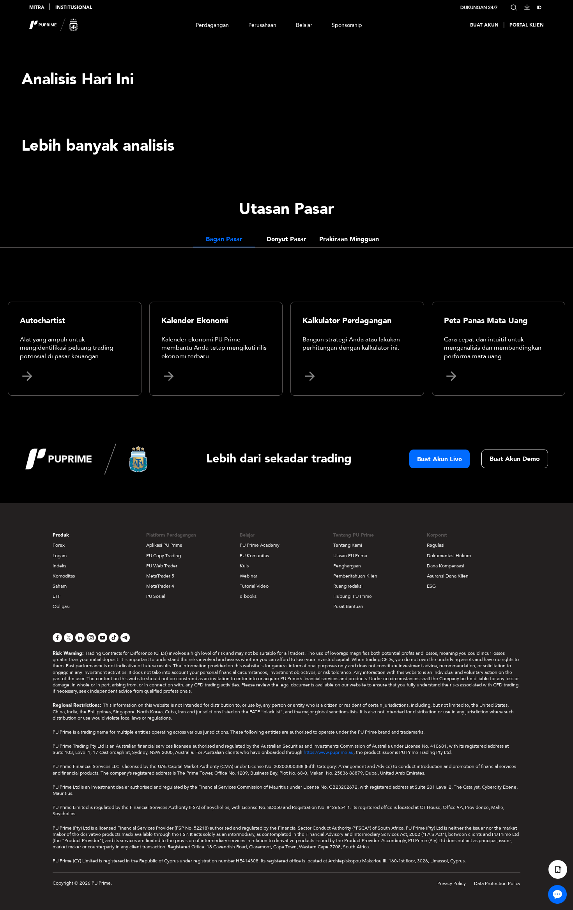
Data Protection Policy (497, 883)
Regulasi (435, 545)
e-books (248, 596)
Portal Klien (526, 25)
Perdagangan (212, 25)
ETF (57, 596)
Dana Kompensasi (445, 566)
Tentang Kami (347, 545)
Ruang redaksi (348, 586)
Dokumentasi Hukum (449, 556)
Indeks (59, 566)
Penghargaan (347, 566)
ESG (431, 586)
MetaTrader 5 (160, 576)
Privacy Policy (451, 883)
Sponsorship (347, 25)
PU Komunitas (254, 556)
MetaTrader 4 (160, 586)
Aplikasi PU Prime (164, 545)
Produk (61, 535)
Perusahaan (262, 25)
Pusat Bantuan (348, 606)
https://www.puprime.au (329, 752)
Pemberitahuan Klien (355, 576)
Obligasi (61, 606)
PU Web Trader (161, 566)
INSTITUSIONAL (73, 8)
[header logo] (53, 25)
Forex (59, 545)
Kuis (244, 566)
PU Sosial (155, 596)
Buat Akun (484, 25)
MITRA (36, 8)
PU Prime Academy (259, 545)
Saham (60, 586)
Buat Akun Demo (515, 459)
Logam (60, 556)
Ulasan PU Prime (350, 556)
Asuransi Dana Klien (448, 576)
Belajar (304, 25)
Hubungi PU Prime (352, 596)
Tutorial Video (254, 586)
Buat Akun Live (439, 459)
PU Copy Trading (163, 556)
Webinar (248, 576)
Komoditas (64, 576)
